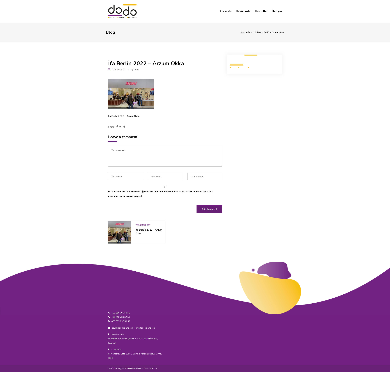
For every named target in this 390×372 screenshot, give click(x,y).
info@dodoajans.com (145, 327)
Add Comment (209, 209)
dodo (136, 69)
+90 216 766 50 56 (120, 312)
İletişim (277, 11)
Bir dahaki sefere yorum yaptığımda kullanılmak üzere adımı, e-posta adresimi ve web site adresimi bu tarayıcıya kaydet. (160, 194)
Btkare (154, 368)
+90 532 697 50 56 (120, 321)
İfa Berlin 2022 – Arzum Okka (149, 231)
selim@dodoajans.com (122, 327)
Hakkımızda (243, 11)
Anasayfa (225, 11)
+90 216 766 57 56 (120, 317)
